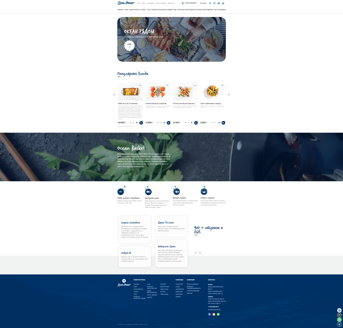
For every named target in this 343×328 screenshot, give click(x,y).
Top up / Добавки (220, 10)
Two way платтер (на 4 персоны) (183, 104)
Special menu (164, 294)
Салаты (143, 10)
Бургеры (163, 292)
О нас (138, 3)
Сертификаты (151, 3)
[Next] (228, 94)
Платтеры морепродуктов (187, 10)
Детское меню (164, 287)
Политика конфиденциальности (194, 287)
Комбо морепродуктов (205, 10)
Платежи (189, 293)
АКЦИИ (129, 44)
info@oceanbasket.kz (214, 310)
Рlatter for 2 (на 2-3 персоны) (127, 104)
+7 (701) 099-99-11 (190, 3)
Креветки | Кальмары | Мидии (161, 10)
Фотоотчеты (171, 3)
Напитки (163, 284)
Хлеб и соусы (164, 289)
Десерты (149, 297)
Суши (126, 10)
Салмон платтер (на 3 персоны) (156, 104)
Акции (143, 3)
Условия (178, 297)
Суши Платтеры (134, 10)
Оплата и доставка (161, 3)
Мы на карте (203, 3)
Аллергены (179, 294)
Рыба (175, 10)
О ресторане (179, 284)
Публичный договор (193, 291)
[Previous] (114, 94)
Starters (120, 10)
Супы (148, 10)
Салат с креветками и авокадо (210, 104)
